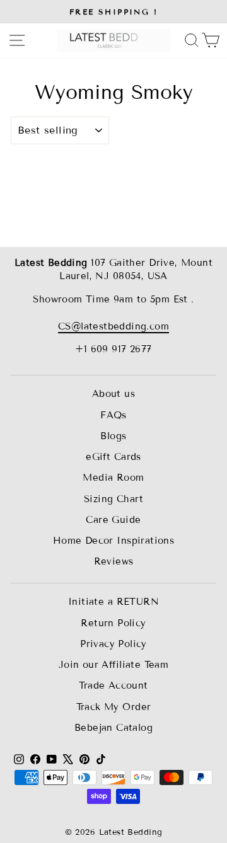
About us (113, 393)
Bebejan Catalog (113, 727)
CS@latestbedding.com (113, 326)
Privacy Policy (113, 644)
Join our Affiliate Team (114, 664)
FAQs (113, 415)
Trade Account (113, 685)
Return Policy (113, 623)
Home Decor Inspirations (114, 540)
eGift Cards (113, 456)
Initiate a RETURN (113, 601)
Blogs (113, 436)
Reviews (114, 561)
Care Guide (113, 519)
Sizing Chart (113, 499)
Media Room (113, 477)
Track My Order (113, 707)
